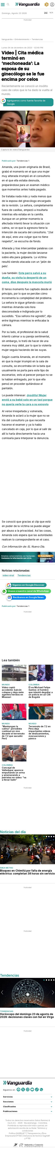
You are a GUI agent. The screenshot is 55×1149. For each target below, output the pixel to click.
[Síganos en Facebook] (18, 1089)
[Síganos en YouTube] (32, 1089)
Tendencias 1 (22, 161)
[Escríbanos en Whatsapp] (41, 1089)
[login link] (52, 4)
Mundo (6, 684)
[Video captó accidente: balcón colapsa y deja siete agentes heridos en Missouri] (14, 673)
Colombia (34, 684)
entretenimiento (22, 39)
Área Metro (6, 868)
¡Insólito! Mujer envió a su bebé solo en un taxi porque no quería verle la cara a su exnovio (27, 400)
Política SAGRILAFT (17, 1133)
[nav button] (3, 4)
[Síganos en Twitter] (23, 1089)
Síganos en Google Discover (28, 585)
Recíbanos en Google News (28, 597)
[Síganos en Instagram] (27, 1089)
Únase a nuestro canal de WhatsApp (28, 591)
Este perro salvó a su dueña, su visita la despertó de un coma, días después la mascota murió (27, 277)
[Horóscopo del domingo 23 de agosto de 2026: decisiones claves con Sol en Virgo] (27, 993)
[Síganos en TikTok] (37, 1089)
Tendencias (37, 39)
